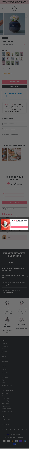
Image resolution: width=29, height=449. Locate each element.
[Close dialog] (27, 219)
